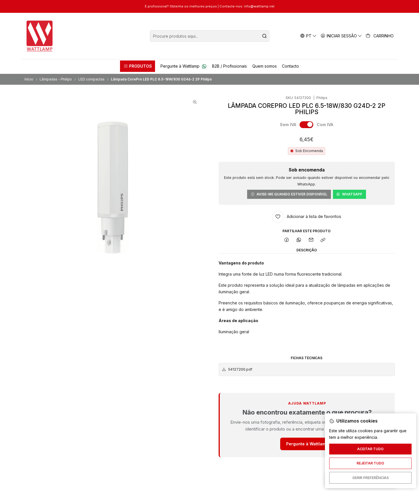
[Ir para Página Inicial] (40, 36)
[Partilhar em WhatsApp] (299, 240)
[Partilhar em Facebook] (286, 240)
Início (29, 79)
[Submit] (264, 36)
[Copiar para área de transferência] (323, 240)
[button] (137, 66)
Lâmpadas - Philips (56, 79)
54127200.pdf (240, 369)
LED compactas (91, 79)
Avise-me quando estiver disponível (292, 194)
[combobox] (209, 36)
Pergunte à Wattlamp (307, 443)
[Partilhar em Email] (311, 240)
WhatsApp (352, 194)
